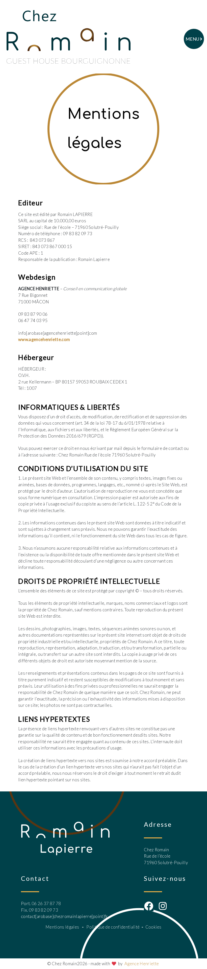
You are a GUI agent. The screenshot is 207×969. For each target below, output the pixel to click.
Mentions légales (62, 927)
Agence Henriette (141, 963)
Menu (193, 39)
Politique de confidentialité (113, 927)
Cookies (153, 927)
